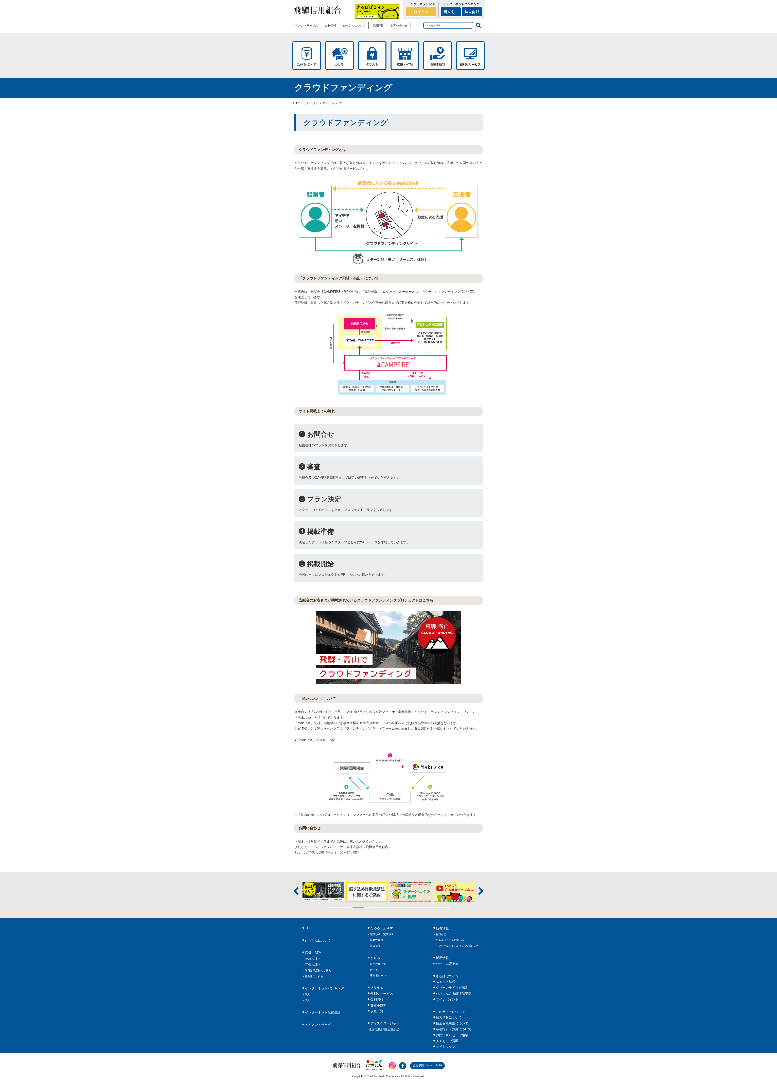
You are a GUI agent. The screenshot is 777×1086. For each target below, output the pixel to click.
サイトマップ (445, 1046)
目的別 (373, 969)
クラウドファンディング (323, 103)
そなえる (372, 55)
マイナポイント (447, 999)
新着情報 (442, 928)
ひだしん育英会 (447, 964)
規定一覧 (376, 1011)
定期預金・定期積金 (381, 934)
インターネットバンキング (324, 988)
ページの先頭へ (768, 1077)
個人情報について (448, 1017)
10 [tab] (443, 907)
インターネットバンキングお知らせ (456, 945)
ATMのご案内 (312, 964)
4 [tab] (370, 907)
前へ (296, 891)
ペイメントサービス (305, 25)
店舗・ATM (405, 55)
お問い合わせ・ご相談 (451, 1035)
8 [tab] (419, 907)
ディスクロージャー (384, 1026)
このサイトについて (450, 1012)
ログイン (421, 12)
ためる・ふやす (306, 55)
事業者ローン (377, 975)
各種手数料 (437, 55)
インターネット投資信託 (322, 1012)
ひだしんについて (354, 25)
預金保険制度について (451, 1023)
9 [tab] (431, 907)
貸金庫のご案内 (313, 976)
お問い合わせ (399, 25)
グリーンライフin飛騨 (451, 987)
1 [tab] (334, 907)
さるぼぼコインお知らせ (450, 939)
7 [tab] (407, 907)
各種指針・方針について (453, 1029)
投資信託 (375, 945)
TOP (295, 103)
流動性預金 (376, 939)
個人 (307, 994)
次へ (481, 891)
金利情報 (330, 25)
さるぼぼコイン (377, 11)
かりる (339, 55)
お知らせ (440, 934)
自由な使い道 (377, 964)
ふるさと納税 (445, 982)
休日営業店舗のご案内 (317, 970)
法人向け (472, 12)
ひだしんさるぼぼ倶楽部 (453, 993)
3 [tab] (358, 907)
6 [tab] (394, 907)
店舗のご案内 (312, 958)
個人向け (451, 12)
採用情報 (378, 25)
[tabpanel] (410, 892)
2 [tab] (346, 907)
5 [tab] (383, 907)
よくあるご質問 (447, 1041)
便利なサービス (470, 55)
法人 (307, 1000)
